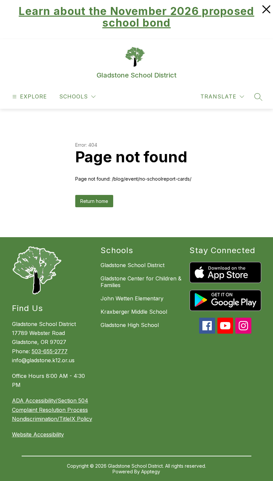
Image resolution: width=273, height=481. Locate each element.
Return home (94, 201)
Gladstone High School (130, 325)
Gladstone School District (132, 265)
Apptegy (150, 471)
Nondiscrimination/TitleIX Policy (52, 418)
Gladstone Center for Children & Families (141, 281)
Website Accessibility (38, 434)
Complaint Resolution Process (50, 409)
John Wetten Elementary (132, 298)
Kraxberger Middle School (134, 311)
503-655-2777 (50, 351)
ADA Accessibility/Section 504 (50, 400)
